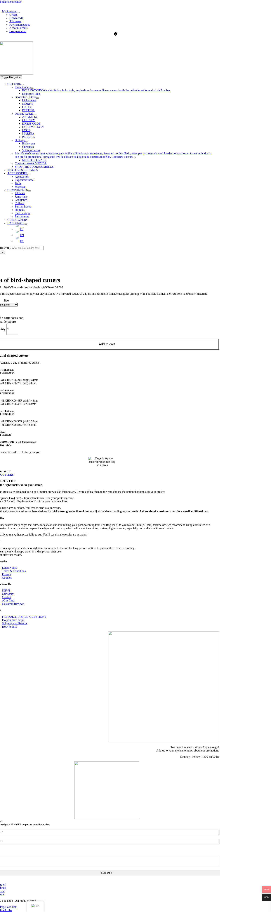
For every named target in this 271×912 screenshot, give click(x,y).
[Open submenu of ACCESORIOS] (28, 174)
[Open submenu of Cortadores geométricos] (37, 98)
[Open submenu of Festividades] (26, 141)
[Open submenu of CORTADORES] (22, 84)
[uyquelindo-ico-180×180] (16, 73)
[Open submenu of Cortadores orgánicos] (34, 114)
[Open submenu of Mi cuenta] (18, 12)
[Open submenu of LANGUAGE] (25, 224)
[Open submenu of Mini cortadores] (134, 157)
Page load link (8, 906)
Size (6, 301)
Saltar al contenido (11, 1)
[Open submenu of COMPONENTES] (29, 190)
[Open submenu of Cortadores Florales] (32, 88)
